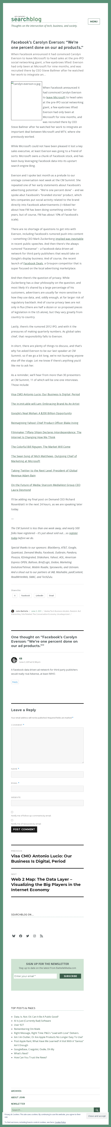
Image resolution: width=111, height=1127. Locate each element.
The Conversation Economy (44, 614)
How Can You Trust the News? (30, 1057)
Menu (94, 21)
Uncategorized (63, 614)
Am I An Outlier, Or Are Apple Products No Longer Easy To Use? (48, 1037)
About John (18, 1097)
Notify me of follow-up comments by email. (31, 815)
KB (20, 658)
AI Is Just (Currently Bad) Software (32, 1020)
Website (16, 797)
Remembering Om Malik (27, 1029)
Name (15, 769)
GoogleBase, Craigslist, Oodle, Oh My (34, 1049)
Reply (15, 682)
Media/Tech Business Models (56, 611)
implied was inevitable (69, 239)
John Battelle (22, 611)
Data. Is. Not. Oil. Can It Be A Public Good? (36, 1016)
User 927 (19, 1024)
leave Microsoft (55, 97)
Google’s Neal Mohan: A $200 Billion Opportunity (41, 413)
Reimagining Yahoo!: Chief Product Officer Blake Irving (44, 423)
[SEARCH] (97, 1110)
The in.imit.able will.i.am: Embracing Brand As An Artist (45, 403)
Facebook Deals (33, 263)
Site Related (26, 614)
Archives (16, 1091)
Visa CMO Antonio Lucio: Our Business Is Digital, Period (45, 394)
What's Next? (21, 1053)
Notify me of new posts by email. (26, 824)
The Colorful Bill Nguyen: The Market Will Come (40, 446)
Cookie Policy (60, 1122)
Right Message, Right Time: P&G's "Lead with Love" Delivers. (46, 1033)
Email (15, 783)
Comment (17, 725)
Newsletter (18, 1104)
